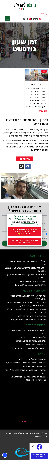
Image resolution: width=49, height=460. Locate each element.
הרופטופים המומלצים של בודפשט (32, 359)
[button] (7, 18)
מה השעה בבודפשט (39, 84)
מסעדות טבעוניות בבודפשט (34, 366)
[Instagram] (21, 166)
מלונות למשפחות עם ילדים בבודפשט (31, 341)
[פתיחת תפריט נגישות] (4, 455)
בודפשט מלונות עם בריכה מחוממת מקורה (29, 348)
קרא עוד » (42, 111)
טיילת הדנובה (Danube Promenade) (30, 285)
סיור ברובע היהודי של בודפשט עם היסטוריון (28, 319)
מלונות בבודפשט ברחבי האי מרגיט (32, 337)
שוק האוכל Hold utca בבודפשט (32, 281)
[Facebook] (28, 166)
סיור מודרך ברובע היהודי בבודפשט (32, 316)
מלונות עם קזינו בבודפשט (35, 344)
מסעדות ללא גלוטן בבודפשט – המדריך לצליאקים (26, 362)
